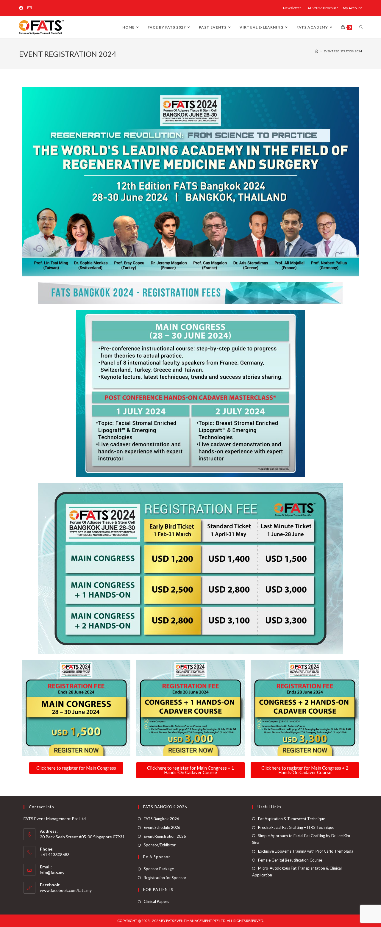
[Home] (316, 51)
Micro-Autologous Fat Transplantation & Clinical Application (297, 871)
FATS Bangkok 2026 (161, 818)
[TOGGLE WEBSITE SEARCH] (361, 27)
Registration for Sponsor (165, 877)
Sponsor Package (159, 868)
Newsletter (292, 8)
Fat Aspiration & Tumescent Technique (291, 818)
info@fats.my (52, 872)
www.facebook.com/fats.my (66, 890)
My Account (352, 8)
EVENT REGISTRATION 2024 (343, 51)
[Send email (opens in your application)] (29, 8)
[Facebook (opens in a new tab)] (22, 8)
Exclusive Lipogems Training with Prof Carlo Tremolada (305, 851)
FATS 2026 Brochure (322, 8)
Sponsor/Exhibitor (160, 845)
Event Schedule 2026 (162, 827)
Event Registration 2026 (165, 836)
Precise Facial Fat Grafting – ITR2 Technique (296, 827)
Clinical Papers (156, 901)
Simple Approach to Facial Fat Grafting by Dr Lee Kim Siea (301, 839)
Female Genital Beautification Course (290, 860)
